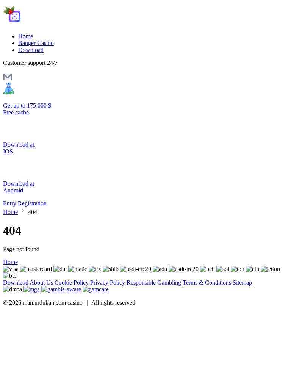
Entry (9, 203)
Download (31, 50)
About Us (41, 282)
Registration (32, 203)
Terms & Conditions (207, 282)
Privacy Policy (107, 282)
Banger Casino (36, 43)
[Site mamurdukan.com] (35, 23)
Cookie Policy (72, 282)
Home (25, 36)
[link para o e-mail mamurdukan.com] (7, 79)
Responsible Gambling (154, 282)
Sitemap (242, 282)
